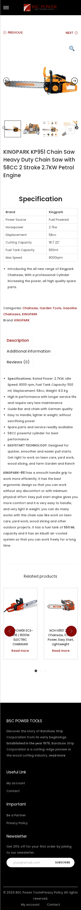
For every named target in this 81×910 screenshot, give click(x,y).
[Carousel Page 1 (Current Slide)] (36, 671)
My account (15, 783)
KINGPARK (29, 314)
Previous (4, 128)
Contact (13, 791)
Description (18, 340)
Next (77, 128)
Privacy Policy (17, 823)
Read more (20, 651)
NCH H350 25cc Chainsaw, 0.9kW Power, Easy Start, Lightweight (61, 637)
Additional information (29, 351)
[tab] (40, 340)
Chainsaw (30, 308)
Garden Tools (50, 308)
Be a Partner (16, 815)
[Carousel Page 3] (45, 671)
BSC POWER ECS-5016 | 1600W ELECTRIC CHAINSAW (20, 637)
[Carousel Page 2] (40, 671)
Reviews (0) (18, 362)
